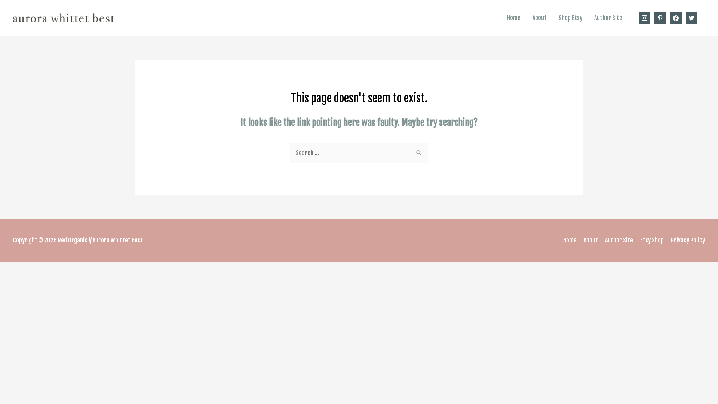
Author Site (608, 18)
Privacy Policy (688, 240)
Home (514, 18)
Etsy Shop (652, 240)
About (540, 18)
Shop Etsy (570, 18)
